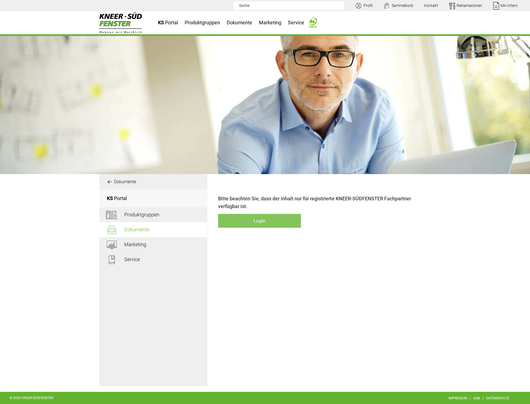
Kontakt (431, 5)
